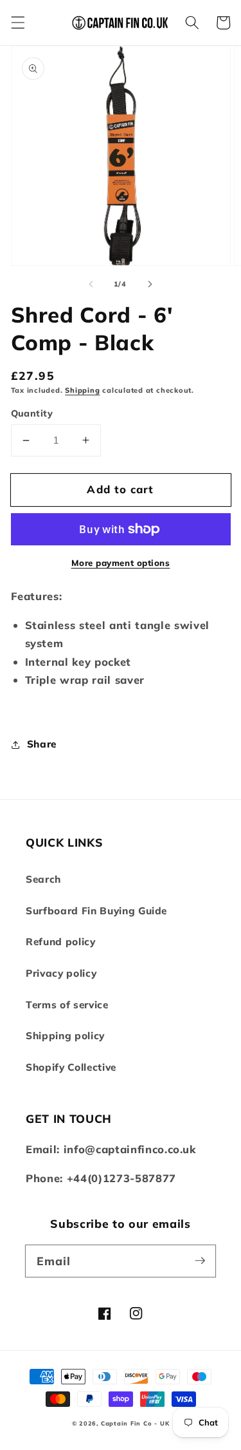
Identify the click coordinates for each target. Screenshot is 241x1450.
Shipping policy (65, 1036)
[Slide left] (90, 284)
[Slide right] (150, 284)
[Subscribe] (199, 1260)
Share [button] (42, 744)
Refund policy (61, 942)
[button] (17, 22)
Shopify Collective (71, 1067)
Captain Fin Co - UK (135, 1423)
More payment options (120, 563)
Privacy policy (61, 973)
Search (43, 879)
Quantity (32, 413)
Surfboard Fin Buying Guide (96, 911)
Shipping (82, 390)
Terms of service (67, 1005)
